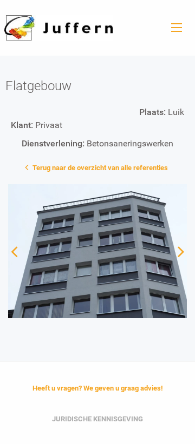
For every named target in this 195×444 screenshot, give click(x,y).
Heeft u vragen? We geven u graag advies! (97, 388)
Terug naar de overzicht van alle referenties (99, 168)
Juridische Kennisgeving (97, 418)
